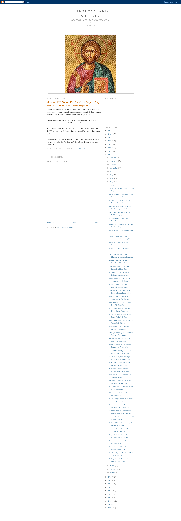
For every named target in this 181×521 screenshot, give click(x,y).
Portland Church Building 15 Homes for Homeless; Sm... (119, 243)
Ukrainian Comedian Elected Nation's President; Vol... (119, 273)
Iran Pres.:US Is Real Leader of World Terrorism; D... (120, 375)
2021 (110, 147)
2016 (110, 484)
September (114, 168)
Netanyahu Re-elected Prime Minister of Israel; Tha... (119, 363)
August (113, 171)
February (113, 469)
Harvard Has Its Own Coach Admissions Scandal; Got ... (120, 405)
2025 (110, 134)
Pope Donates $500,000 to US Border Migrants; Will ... (120, 207)
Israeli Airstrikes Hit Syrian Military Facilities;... (119, 327)
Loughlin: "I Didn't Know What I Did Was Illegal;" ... (121, 225)
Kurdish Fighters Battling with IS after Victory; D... (121, 454)
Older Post (97, 222)
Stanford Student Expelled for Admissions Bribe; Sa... (119, 381)
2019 (110, 154)
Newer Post (51, 222)
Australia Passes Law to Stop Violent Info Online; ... (119, 430)
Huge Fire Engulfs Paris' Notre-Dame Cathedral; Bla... (120, 315)
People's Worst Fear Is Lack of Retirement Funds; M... (120, 345)
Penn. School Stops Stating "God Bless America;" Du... (121, 195)
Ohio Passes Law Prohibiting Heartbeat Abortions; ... (119, 339)
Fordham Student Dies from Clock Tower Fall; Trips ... (121, 321)
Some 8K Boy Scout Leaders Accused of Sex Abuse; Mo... (120, 237)
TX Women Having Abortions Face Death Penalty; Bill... (120, 351)
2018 (110, 477)
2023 (110, 141)
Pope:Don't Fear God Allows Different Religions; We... (119, 436)
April (112, 185)
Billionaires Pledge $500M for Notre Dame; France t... (120, 309)
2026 (110, 130)
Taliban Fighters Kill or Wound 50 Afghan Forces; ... (121, 418)
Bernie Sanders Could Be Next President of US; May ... (120, 448)
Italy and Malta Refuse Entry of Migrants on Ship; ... (120, 423)
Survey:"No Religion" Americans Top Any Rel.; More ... (121, 333)
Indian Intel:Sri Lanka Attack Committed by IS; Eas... (119, 279)
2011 (110, 501)
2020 (110, 151)
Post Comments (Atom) (65, 227)
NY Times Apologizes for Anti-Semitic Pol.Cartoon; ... (120, 201)
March (112, 465)
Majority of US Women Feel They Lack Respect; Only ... (121, 393)
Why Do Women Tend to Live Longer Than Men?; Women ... (121, 411)
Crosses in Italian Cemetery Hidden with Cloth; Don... (119, 369)
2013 (110, 494)
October (113, 164)
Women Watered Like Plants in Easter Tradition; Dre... (120, 267)
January (113, 472)
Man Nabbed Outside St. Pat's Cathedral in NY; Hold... (119, 297)
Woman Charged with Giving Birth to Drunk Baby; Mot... (120, 291)
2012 (110, 497)
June (112, 178)
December (114, 157)
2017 (110, 480)
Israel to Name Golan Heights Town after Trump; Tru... (119, 249)
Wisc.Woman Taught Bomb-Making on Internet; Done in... (121, 255)
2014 (110, 490)
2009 (110, 508)
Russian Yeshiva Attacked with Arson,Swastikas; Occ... (120, 285)
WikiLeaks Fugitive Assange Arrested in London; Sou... (119, 357)
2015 (110, 487)
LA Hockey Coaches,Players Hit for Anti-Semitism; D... (120, 442)
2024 (110, 137)
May (112, 181)
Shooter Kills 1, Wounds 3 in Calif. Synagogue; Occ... (119, 213)
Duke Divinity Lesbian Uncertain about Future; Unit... (121, 231)
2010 (110, 504)
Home (74, 222)
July (111, 175)
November (114, 161)
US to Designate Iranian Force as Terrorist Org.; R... (121, 399)
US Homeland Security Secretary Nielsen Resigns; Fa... (121, 387)
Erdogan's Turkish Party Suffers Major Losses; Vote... (120, 460)
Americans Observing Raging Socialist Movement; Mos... (120, 219)
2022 (110, 144)
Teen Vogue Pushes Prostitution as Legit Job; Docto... (121, 189)
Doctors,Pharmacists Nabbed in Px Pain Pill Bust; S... (121, 303)
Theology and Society (90, 13)
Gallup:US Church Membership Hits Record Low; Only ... (120, 261)
